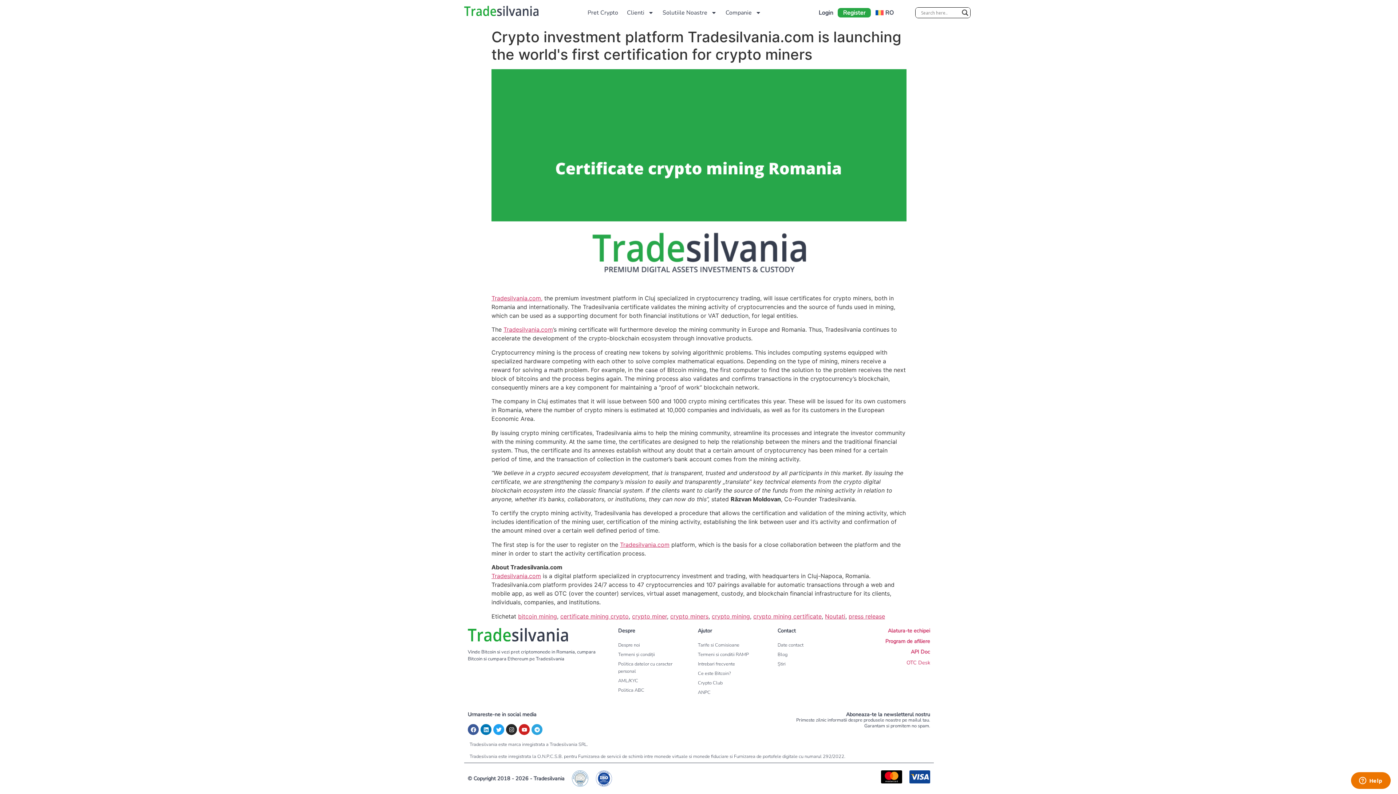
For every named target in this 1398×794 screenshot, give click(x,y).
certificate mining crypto (594, 616)
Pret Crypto (603, 13)
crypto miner (649, 616)
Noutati (835, 616)
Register (854, 13)
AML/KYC (628, 681)
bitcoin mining (537, 616)
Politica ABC (631, 690)
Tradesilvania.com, (516, 298)
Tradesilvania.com (528, 329)
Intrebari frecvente (716, 664)
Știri (782, 664)
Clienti (635, 13)
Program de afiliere (907, 641)
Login (826, 13)
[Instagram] (511, 729)
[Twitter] (498, 729)
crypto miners (689, 616)
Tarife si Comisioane (718, 645)
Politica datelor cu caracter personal (645, 668)
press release (867, 616)
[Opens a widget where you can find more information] (1371, 781)
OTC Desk (918, 662)
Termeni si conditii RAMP (723, 654)
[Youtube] (524, 729)
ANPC (704, 692)
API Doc (920, 651)
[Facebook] (473, 729)
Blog (782, 654)
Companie (739, 13)
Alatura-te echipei (909, 630)
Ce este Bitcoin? (714, 673)
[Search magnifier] (965, 13)
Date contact (790, 645)
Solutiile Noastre (685, 13)
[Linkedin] (486, 729)
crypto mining (731, 616)
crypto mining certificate (787, 616)
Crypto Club (710, 683)
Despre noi (629, 645)
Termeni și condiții (636, 654)
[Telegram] (537, 729)
